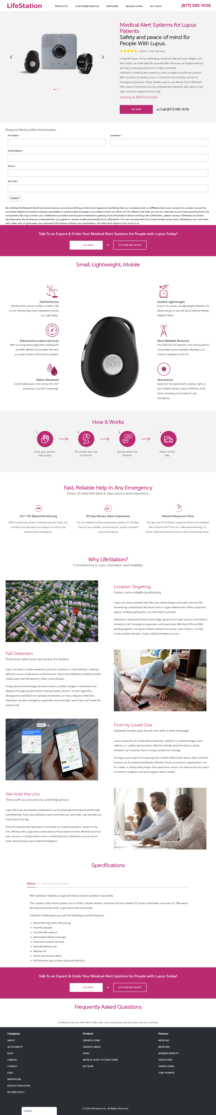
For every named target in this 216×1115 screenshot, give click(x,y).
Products (61, 6)
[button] (11, 57)
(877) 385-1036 (196, 5)
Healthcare (165, 1060)
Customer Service (87, 6)
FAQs (10, 1072)
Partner (163, 1033)
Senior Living (134, 6)
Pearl (86, 1053)
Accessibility (15, 1047)
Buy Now (155, 6)
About (31, 883)
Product (88, 1033)
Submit (14, 198)
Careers (12, 1060)
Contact (12, 1066)
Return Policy (16, 1092)
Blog (10, 1053)
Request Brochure (18, 1085)
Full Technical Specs (55, 883)
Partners (112, 6)
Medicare (164, 1047)
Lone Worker (166, 1072)
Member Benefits (168, 1053)
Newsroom (14, 1079)
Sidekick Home (91, 1040)
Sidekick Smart (92, 1047)
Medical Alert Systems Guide (100, 1060)
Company (13, 1033)
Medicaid (163, 1040)
